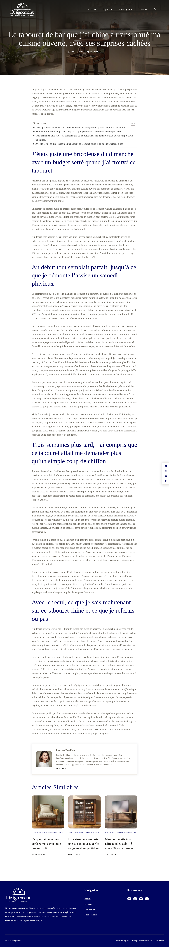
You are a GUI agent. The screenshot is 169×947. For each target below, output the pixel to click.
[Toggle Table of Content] (132, 123)
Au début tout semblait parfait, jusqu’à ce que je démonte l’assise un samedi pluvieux (78, 131)
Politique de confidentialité (142, 941)
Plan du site (159, 941)
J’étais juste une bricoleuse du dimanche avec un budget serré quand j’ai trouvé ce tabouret (81, 127)
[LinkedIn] (141, 899)
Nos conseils (95, 51)
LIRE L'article (38, 854)
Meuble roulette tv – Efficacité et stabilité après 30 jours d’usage (119, 843)
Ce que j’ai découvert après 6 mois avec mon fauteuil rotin (46, 843)
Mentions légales (122, 941)
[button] (154, 9)
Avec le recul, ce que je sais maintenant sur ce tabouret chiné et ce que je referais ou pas (79, 143)
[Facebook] (129, 899)
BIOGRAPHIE (61, 768)
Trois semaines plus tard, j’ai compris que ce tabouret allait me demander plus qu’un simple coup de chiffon (84, 137)
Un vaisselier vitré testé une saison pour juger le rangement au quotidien (83, 843)
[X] (147, 899)
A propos (107, 9)
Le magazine (125, 9)
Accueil (92, 9)
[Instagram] (135, 899)
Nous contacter (90, 915)
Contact (143, 9)
